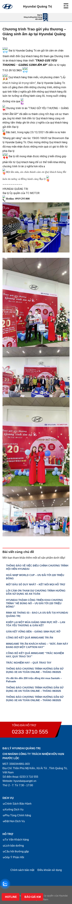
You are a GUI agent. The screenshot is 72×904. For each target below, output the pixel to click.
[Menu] (66, 5)
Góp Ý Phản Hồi (14, 857)
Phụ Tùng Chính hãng (18, 815)
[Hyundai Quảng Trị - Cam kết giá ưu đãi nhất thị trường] (7, 6)
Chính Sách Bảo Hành (18, 803)
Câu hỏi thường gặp (17, 851)
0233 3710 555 (30, 732)
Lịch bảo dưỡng (14, 845)
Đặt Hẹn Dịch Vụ (15, 821)
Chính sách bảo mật (22, 870)
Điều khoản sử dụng (50, 870)
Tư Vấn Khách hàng (17, 839)
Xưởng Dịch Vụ (14, 809)
